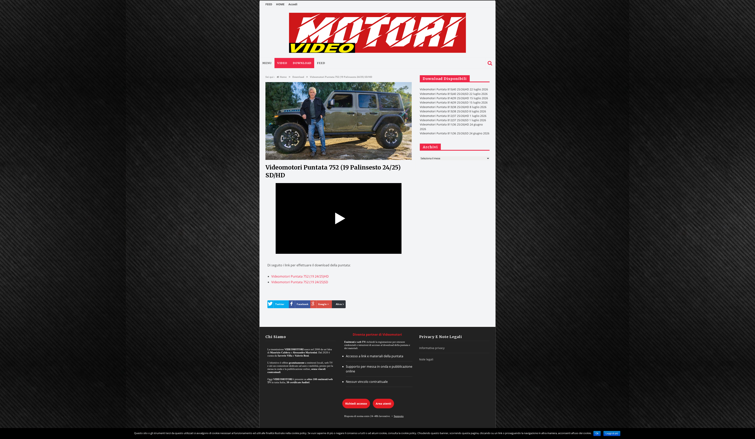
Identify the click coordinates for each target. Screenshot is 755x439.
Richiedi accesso (356, 403)
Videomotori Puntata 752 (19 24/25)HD (300, 276)
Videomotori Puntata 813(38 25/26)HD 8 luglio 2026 (453, 107)
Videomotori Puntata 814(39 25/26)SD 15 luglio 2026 (454, 102)
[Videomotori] (377, 33)
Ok (597, 433)
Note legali (426, 359)
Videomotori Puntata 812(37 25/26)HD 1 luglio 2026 (453, 116)
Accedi (292, 4)
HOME (280, 4)
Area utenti (383, 403)
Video (282, 63)
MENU (267, 63)
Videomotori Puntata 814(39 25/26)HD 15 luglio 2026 (454, 98)
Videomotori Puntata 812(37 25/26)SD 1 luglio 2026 (453, 120)
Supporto (399, 416)
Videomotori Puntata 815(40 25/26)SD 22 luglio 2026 (454, 94)
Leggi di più (612, 433)
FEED (268, 4)
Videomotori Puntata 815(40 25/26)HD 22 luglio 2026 (454, 89)
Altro (339, 304)
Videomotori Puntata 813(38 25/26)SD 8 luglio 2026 (453, 111)
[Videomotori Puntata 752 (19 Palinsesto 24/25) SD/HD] (338, 159)
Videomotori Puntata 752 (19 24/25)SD (299, 282)
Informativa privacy (432, 348)
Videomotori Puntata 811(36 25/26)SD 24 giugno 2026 (454, 133)
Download (302, 63)
